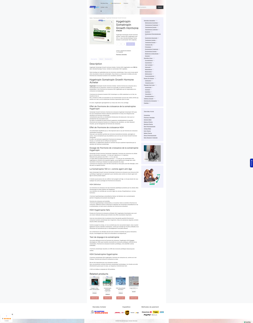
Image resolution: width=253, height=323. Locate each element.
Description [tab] (94, 59)
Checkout (126, 3)
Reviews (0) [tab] (108, 59)
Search (160, 7)
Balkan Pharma (148, 133)
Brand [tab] (101, 59)
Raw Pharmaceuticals (149, 126)
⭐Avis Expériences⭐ (115, 3)
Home (91, 18)
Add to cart (131, 44)
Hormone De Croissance (99, 18)
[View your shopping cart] (101, 11)
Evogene (132, 240)
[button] (112, 22)
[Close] (12, 314)
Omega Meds (147, 128)
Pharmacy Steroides (121, 54)
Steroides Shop (104, 3)
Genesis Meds (147, 119)
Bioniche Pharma (148, 124)
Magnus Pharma (148, 122)
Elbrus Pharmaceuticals (150, 135)
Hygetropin (120, 51)
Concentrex (147, 115)
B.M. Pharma (147, 131)
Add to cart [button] (94, 297)
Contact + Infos (104, 7)
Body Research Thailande (150, 137)
